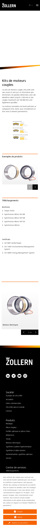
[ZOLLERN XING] (14, 376)
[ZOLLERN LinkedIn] (8, 376)
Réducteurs (10, 435)
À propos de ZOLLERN (14, 395)
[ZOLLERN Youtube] (19, 376)
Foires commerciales (13, 403)
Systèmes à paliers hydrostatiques (19, 446)
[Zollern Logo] (20, 361)
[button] (35, 187)
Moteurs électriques (13, 442)
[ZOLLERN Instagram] (25, 376)
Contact (9, 411)
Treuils (8, 439)
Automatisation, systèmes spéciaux (19, 454)
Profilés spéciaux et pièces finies (18, 431)
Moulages (9, 423)
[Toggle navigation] (37, 5)
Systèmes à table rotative (15, 450)
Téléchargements (12, 470)
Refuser (20, 517)
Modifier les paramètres (20, 523)
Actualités (9, 399)
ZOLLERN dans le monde (15, 407)
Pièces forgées (11, 427)
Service (8, 458)
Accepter (20, 512)
